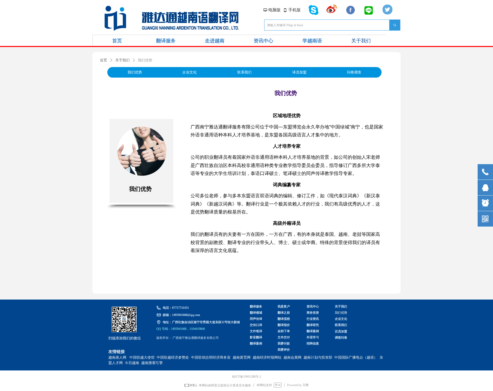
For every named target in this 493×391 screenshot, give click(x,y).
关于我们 (122, 60)
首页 (103, 60)
